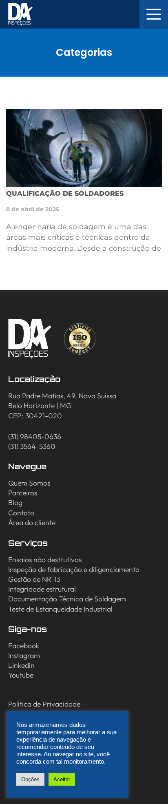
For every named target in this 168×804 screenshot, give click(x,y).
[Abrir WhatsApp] (147, 783)
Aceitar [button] (61, 779)
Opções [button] (30, 779)
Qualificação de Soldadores (65, 193)
